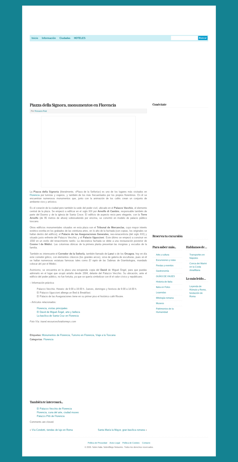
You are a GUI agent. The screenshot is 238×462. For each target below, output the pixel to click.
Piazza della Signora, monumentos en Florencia (73, 105)
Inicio (35, 38)
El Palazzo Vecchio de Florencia (54, 408)
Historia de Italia (164, 281)
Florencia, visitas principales (52, 308)
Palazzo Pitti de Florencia (51, 416)
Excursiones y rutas (166, 260)
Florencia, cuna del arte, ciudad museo (58, 412)
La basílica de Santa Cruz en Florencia (58, 315)
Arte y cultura (162, 254)
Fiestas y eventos (164, 265)
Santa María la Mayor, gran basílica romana (121, 429)
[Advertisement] (119, 71)
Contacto (146, 443)
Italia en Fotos (163, 287)
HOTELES (80, 38)
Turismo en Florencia (82, 335)
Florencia (35, 195)
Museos (160, 303)
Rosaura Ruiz (41, 111)
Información (49, 38)
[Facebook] (160, 112)
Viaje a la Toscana (105, 335)
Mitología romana (165, 298)
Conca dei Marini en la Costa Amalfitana (198, 267)
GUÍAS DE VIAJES (165, 276)
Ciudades (65, 38)
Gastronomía (162, 271)
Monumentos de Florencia (56, 335)
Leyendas (161, 292)
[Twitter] (154, 112)
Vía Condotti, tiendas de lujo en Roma (52, 429)
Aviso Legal (115, 443)
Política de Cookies (131, 443)
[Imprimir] (32, 329)
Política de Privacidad (97, 443)
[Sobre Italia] (119, 30)
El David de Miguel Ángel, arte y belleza (58, 312)
